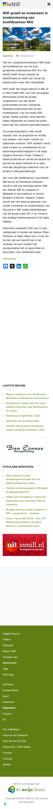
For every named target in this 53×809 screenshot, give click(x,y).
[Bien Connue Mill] (25, 448)
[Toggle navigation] (49, 4)
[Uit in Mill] (25, 544)
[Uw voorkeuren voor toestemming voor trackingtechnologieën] (5, 804)
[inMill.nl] (11, 4)
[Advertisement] (26, 299)
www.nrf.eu (9, 258)
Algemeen (8, 56)
